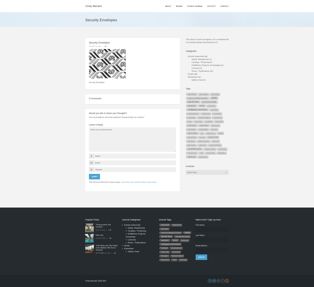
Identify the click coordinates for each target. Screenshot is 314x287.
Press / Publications (200, 71)
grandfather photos (194, 149)
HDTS (201, 153)
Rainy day (99, 235)
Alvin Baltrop (215, 94)
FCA (202, 133)
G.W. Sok (202, 137)
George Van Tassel (204, 141)
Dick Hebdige (191, 129)
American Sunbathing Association (198, 98)
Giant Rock (215, 141)
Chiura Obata (217, 113)
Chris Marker (191, 117)
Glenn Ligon (203, 145)
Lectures (196, 68)
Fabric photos (192, 133)
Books (202, 105)
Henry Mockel (210, 153)
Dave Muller (219, 121)
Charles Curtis (206, 113)
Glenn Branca (192, 145)
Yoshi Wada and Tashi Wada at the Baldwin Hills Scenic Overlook (107, 248)
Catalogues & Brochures (197, 109)
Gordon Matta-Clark (215, 145)
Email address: (202, 246)
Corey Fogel (198, 121)
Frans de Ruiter (192, 137)
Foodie (220, 133)
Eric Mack (214, 129)
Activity (211, 6)
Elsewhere (192, 77)
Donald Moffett (203, 129)
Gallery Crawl (197, 80)
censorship (214, 109)
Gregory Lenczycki (210, 149)
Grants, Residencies (200, 59)
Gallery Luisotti (213, 137)
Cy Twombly (209, 121)
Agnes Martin (192, 94)
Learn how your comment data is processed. (139, 182)
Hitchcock (191, 157)
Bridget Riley (212, 105)
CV (216, 42)
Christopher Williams (204, 117)
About (168, 6)
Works (179, 6)
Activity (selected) (196, 56)
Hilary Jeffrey (221, 153)
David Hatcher (192, 125)
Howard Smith (203, 156)
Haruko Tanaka (192, 153)
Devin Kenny (215, 125)
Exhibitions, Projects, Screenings (206, 65)
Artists (214, 98)
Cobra (189, 121)
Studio (191, 74)
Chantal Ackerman (193, 113)
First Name (200, 225)
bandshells (192, 105)
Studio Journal (195, 6)
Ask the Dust (193, 102)
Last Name (200, 235)
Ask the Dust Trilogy (209, 102)
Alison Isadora (204, 94)
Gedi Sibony (191, 141)
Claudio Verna (217, 117)
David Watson (204, 125)
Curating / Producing (201, 62)
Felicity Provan (211, 133)
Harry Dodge (222, 149)
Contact (224, 6)
